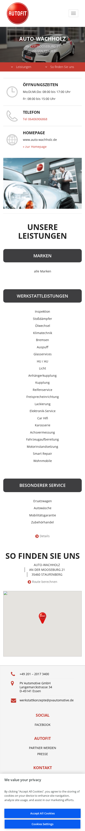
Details (45, 536)
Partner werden (42, 748)
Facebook (43, 725)
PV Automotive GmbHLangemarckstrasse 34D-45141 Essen (36, 687)
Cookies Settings (42, 824)
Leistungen (23, 67)
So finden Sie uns (62, 67)
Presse (42, 754)
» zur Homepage (35, 147)
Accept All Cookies (42, 813)
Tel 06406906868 (35, 119)
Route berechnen (44, 582)
